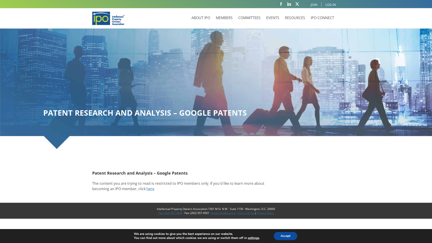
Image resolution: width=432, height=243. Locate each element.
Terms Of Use (246, 213)
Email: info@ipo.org (223, 213)
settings (253, 238)
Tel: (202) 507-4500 (170, 213)
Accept (285, 236)
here (150, 188)
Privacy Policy (265, 213)
